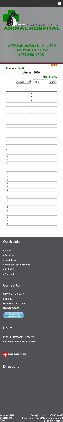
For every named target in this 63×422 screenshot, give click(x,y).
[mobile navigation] (58, 3)
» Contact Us (10, 273)
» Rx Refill (8, 269)
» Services (8, 255)
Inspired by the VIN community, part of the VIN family (42, 419)
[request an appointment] (13, 314)
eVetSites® (56, 415)
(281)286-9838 (31, 54)
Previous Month (15, 68)
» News (7, 250)
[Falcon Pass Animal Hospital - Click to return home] (31, 19)
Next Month (50, 76)
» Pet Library (10, 259)
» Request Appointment (16, 264)
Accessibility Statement (7, 416)
